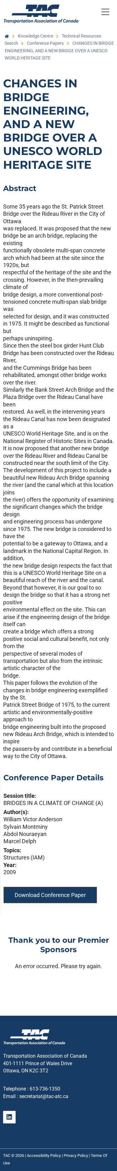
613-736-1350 (45, 1089)
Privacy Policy (76, 1155)
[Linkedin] (9, 1117)
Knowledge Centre (35, 36)
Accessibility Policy (44, 1155)
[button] (105, 13)
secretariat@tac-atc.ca (43, 1096)
